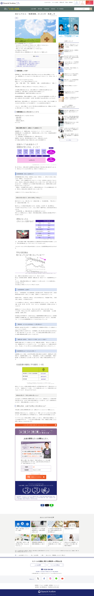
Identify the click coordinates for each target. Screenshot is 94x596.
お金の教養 (33, 8)
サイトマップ (56, 585)
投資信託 (53, 8)
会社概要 (46, 585)
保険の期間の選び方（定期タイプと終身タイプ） (29, 61)
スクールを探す (55, 2)
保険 (16, 17)
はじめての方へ (48, 2)
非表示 (37, 56)
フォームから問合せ (55, 565)
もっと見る (68, 140)
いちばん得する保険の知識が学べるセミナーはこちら (35, 425)
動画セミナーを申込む (37, 477)
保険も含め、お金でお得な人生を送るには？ (26, 66)
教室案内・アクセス (39, 585)
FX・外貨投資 (60, 8)
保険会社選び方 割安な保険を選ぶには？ (27, 64)
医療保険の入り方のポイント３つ (23, 60)
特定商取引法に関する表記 (53, 587)
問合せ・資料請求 (69, 2)
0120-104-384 (48, 569)
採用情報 (51, 585)
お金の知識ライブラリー (24, 555)
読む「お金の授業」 (35, 555)
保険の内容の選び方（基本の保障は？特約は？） (29, 63)
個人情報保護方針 (43, 587)
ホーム (15, 555)
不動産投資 (46, 8)
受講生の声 (62, 2)
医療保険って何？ (20, 58)
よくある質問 (38, 565)
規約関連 (37, 587)
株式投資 (40, 8)
